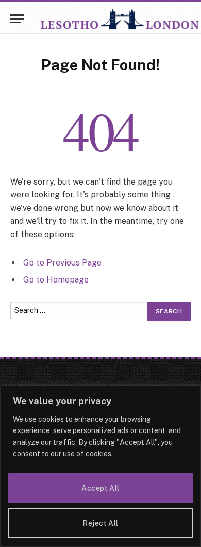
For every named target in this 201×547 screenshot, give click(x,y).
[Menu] (17, 18)
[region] (100, 466)
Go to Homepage (56, 280)
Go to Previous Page (62, 263)
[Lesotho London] (120, 19)
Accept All (100, 488)
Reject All (100, 523)
